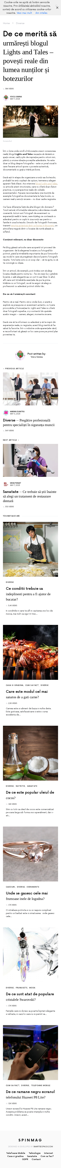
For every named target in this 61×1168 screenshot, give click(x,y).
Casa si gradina (14, 685)
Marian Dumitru (17, 412)
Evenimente (33, 887)
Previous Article (14, 369)
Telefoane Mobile (40, 1086)
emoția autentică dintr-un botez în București (32, 225)
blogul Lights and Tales (46, 183)
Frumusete (21, 988)
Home (6, 23)
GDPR (25, 1159)
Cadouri (10, 887)
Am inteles (41, 13)
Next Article (10, 440)
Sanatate (32, 786)
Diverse (20, 23)
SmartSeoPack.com (43, 1147)
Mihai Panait (15, 483)
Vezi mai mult (24, 13)
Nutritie (20, 786)
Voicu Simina (16, 97)
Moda (32, 988)
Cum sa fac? (32, 685)
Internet (48, 1153)
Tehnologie (35, 1153)
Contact (36, 1159)
